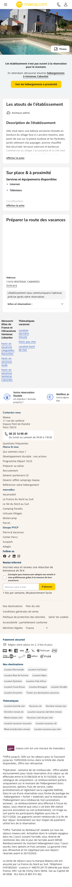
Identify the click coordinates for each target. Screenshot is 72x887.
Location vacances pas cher (47, 729)
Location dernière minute (24, 334)
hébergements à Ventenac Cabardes (43, 74)
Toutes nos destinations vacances (42, 692)
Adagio (7, 546)
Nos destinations (13, 606)
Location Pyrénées (13, 681)
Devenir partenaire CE (16, 475)
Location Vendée (59, 686)
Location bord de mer (27, 348)
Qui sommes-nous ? (14, 451)
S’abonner (47, 586)
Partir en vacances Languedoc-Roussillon (8, 348)
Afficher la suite (15, 158)
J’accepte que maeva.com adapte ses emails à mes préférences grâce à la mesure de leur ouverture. (31, 577)
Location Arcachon (13, 692)
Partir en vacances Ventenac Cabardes (7, 374)
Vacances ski (35, 706)
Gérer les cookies (59, 617)
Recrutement (10, 470)
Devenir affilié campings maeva (21, 480)
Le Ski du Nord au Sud (16, 504)
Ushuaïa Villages (12, 513)
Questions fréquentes (15, 443)
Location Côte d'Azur (36, 681)
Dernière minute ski (13, 711)
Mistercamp (10, 518)
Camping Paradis (13, 508)
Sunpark (8, 541)
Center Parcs (10, 537)
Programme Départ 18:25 (17, 461)
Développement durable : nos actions (25, 456)
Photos (63, 49)
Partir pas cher (27, 341)
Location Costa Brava (14, 686)
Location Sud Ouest (37, 669)
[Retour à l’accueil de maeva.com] (31, 4)
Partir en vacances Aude (6, 362)
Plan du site (33, 606)
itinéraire (11, 285)
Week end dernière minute (17, 729)
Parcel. (7, 522)
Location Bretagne (38, 686)
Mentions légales (13, 627)
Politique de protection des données (24, 617)
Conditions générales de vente (20, 611)
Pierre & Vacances (13, 532)
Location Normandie (14, 669)
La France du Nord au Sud (18, 499)
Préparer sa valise (13, 466)
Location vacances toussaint (17, 723)
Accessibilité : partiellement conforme (25, 622)
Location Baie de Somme (16, 675)
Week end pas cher (13, 717)
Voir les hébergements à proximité (36, 84)
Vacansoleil (9, 494)
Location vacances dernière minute (45, 711)
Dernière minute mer (56, 706)
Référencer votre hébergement (21, 484)
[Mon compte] (65, 4)
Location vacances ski (46, 723)
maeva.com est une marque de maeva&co (40, 748)
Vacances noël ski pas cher (40, 717)
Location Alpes (40, 675)
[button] (5, 4)
